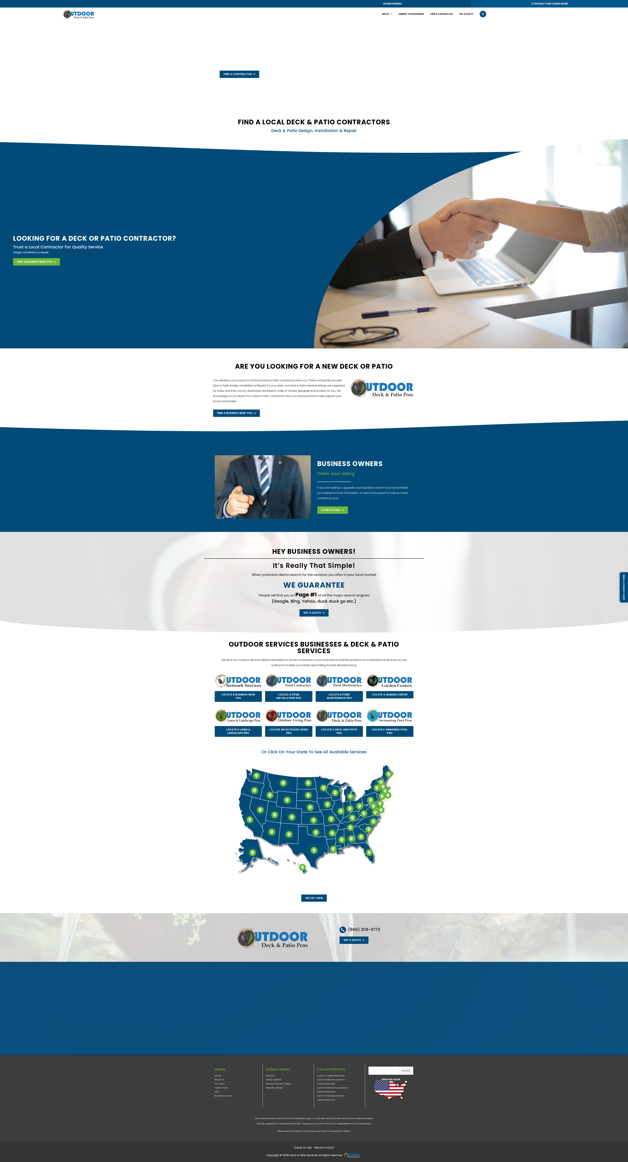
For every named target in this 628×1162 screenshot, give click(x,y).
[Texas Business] (314, 850)
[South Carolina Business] (368, 829)
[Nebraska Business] (310, 807)
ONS (353, 1155)
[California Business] (249, 819)
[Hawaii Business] (302, 867)
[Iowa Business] (327, 804)
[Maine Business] (388, 774)
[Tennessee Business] (350, 827)
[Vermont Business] (381, 782)
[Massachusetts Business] (385, 791)
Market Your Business (411, 14)
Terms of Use (327, 1131)
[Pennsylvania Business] (370, 800)
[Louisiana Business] (333, 849)
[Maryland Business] (373, 806)
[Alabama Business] (351, 838)
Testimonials (221, 1087)
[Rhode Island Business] (387, 795)
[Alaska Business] (252, 852)
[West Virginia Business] (363, 813)
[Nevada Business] (260, 810)
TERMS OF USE (303, 1148)
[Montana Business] (283, 783)
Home (218, 1075)
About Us (219, 1079)
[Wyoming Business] (287, 800)
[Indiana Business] (350, 808)
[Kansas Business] (313, 820)
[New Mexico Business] (289, 834)
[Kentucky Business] (352, 817)
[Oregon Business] (254, 790)
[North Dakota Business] (308, 783)
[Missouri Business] (331, 819)
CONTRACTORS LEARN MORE (549, 4)
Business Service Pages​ (278, 1083)
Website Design (274, 1087)
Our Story (220, 1083)
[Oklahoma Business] (316, 832)
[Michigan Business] (350, 796)
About (386, 14)
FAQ (217, 1091)
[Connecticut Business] (382, 796)
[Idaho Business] (269, 795)
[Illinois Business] (340, 811)
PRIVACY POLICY (324, 1148)
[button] (483, 14)
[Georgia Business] (361, 836)
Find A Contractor (441, 14)
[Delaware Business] (381, 810)
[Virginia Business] (375, 812)
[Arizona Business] (271, 831)
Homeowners (392, 4)
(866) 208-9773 (364, 929)
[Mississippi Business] (341, 839)
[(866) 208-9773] (343, 930)
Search (406, 1070)
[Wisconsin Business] (335, 792)
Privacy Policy (310, 1131)
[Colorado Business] (291, 817)
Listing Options (273, 1079)
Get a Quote (466, 14)
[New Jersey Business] (380, 803)
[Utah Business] (274, 814)
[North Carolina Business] (373, 821)
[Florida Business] (369, 852)
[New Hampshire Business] (383, 786)
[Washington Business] (256, 775)
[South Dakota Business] (308, 795)
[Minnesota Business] (323, 788)
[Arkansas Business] (332, 833)
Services (270, 1075)
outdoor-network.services (331, 1075)
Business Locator (224, 1095)
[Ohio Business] (359, 806)
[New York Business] (377, 788)
